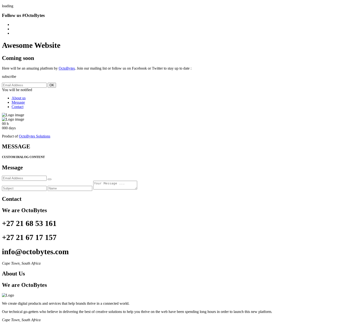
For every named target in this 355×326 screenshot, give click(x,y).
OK (52, 85)
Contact (17, 107)
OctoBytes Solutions (34, 136)
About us (19, 98)
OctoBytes (67, 68)
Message (18, 102)
